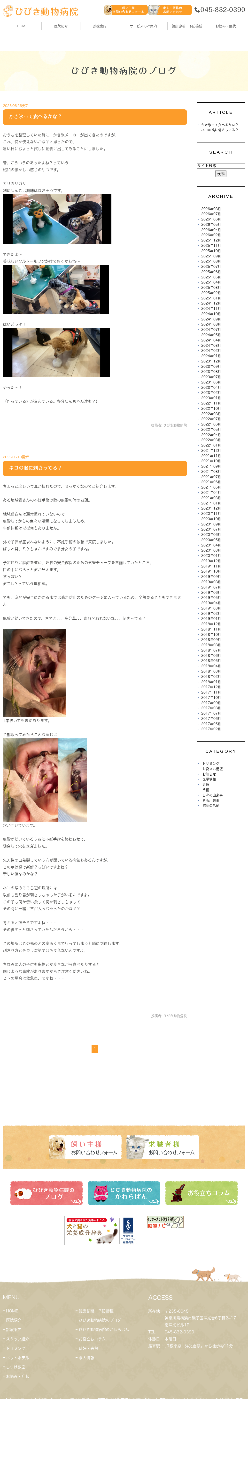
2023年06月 (211, 382)
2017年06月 (211, 718)
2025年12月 (211, 240)
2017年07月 (211, 713)
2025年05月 (211, 277)
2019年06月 (211, 592)
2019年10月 (211, 571)
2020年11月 (211, 513)
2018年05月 (211, 660)
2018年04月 (211, 666)
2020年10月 (211, 519)
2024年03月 (211, 345)
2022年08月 (211, 414)
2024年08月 (211, 324)
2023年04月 (211, 387)
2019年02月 (211, 613)
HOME (22, 26)
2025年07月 (211, 266)
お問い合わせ (50, 1400)
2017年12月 (211, 687)
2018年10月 (211, 634)
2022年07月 (211, 419)
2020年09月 (211, 524)
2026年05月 (211, 224)
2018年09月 (211, 639)
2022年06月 (211, 424)
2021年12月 (211, 450)
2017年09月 (211, 703)
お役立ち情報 (212, 769)
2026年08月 (211, 209)
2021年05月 (211, 487)
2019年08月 (211, 582)
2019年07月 (211, 587)
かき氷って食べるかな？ (35, 116)
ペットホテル (17, 1358)
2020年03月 (211, 550)
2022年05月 (211, 429)
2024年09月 (211, 319)
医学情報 (209, 779)
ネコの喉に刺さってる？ (35, 467)
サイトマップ (20, 1400)
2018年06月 (211, 655)
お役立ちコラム (92, 1339)
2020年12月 (211, 508)
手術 (205, 790)
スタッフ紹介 (17, 1339)
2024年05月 (211, 335)
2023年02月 (211, 392)
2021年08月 (211, 471)
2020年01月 (211, 555)
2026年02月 (211, 235)
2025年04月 (211, 282)
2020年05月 (211, 540)
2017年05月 (211, 724)
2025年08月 (211, 261)
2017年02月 (211, 729)
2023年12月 (211, 361)
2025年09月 (211, 256)
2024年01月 (211, 356)
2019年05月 (211, 597)
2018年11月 (211, 629)
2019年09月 (211, 576)
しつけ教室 (15, 1367)
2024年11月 (211, 308)
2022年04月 (211, 435)
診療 (205, 784)
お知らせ (209, 774)
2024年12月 (211, 303)
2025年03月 (211, 287)
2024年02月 (211, 350)
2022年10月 (211, 408)
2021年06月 (211, 482)
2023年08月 (211, 371)
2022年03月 (211, 440)
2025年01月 (211, 298)
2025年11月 (211, 245)
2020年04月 (211, 545)
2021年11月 (211, 456)
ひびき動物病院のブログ (100, 1320)
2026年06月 (211, 219)
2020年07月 (211, 529)
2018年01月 (211, 682)
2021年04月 (211, 492)
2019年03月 (211, 608)
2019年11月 (211, 566)
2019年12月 (211, 561)
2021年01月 (211, 503)
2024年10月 (211, 314)
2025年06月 (211, 272)
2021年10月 (211, 461)
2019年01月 (211, 618)
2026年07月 (211, 214)
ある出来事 (210, 800)
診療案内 (100, 26)
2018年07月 (211, 650)
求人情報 (86, 1358)
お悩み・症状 (17, 1376)
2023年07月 (211, 377)
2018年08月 (211, 645)
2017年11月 (211, 692)
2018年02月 (211, 676)
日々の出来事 (212, 795)
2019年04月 (211, 603)
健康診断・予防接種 (96, 1311)
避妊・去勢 (88, 1348)
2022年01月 (211, 445)
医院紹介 (14, 1320)
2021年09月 (211, 466)
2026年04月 (211, 230)
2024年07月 (211, 329)
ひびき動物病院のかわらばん (104, 1330)
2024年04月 (211, 340)
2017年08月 (211, 708)
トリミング (210, 763)
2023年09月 (211, 366)
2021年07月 (211, 477)
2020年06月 (211, 534)
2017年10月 (211, 697)
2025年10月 (211, 251)
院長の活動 (210, 805)
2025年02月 (211, 293)
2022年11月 (211, 403)
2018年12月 (211, 624)
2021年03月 (211, 498)
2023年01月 (211, 398)
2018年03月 (211, 671)
